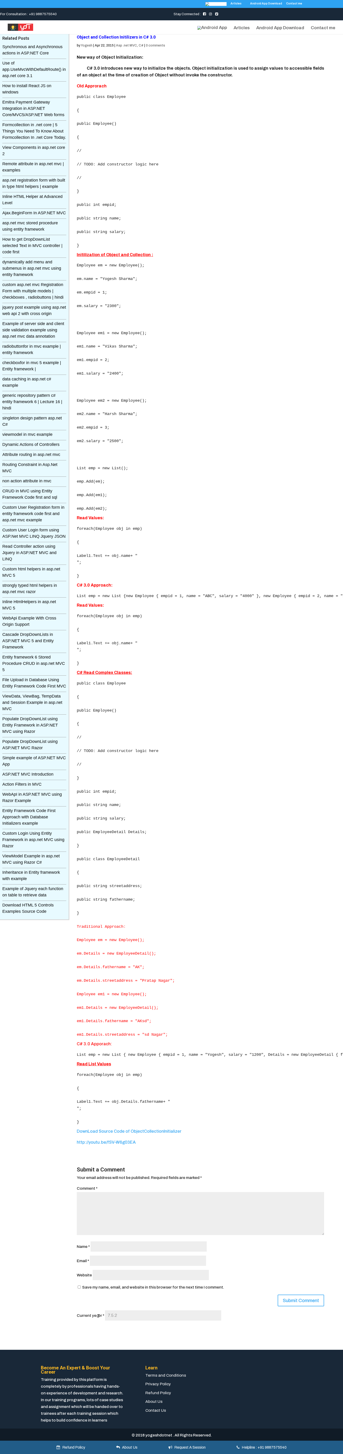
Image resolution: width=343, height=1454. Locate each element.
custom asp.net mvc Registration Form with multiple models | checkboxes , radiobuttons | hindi (32, 291)
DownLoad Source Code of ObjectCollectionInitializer (129, 1131)
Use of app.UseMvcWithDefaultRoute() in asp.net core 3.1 (34, 69)
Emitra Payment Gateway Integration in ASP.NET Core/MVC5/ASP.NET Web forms (33, 108)
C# (141, 45)
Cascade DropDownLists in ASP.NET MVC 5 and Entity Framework (28, 640)
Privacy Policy (158, 1384)
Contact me (294, 3)
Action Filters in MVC (22, 784)
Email (83, 1261)
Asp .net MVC (126, 45)
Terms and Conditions (165, 1375)
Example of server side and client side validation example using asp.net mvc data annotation (33, 330)
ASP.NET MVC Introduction (27, 774)
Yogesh (86, 45)
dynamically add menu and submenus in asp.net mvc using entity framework (31, 268)
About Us (153, 1401)
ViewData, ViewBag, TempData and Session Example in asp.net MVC (32, 702)
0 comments (155, 45)
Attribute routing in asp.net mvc (31, 454)
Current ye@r (90, 1315)
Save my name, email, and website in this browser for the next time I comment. (153, 1287)
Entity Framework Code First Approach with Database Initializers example (29, 817)
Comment (87, 1188)
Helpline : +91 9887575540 (263, 1447)
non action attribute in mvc (26, 481)
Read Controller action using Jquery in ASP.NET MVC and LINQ (29, 552)
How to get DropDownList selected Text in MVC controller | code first (32, 245)
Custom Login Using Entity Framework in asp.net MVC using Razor (33, 839)
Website (84, 1275)
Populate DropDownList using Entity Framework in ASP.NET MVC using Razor (30, 725)
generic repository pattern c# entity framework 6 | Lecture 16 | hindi (32, 401)
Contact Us (155, 1410)
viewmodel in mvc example (27, 434)
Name (83, 1246)
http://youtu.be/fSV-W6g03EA (106, 1142)
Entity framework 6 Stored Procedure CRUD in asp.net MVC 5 (33, 663)
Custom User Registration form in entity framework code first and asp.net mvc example (33, 513)
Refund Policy (158, 1393)
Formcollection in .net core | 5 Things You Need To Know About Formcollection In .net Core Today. (34, 131)
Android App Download (266, 3)
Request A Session (189, 1447)
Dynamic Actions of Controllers (31, 444)
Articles (236, 3)
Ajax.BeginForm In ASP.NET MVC (34, 213)
